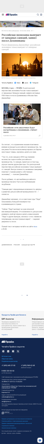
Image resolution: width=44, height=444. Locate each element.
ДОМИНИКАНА (7, 245)
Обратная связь (7, 359)
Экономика (22, 23)
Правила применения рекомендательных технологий (17, 423)
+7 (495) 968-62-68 (28, 366)
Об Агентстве (6, 356)
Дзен (26, 83)
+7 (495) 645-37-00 (8, 365)
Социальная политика (8, 425)
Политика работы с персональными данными (15, 421)
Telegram (35, 83)
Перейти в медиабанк (29, 78)
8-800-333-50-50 (8, 372)
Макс (18, 83)
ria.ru (35, 227)
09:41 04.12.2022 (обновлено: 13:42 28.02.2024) (16, 30)
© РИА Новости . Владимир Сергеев (12, 78)
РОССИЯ (17, 245)
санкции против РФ (28, 245)
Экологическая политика (9, 428)
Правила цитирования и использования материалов (17, 419)
